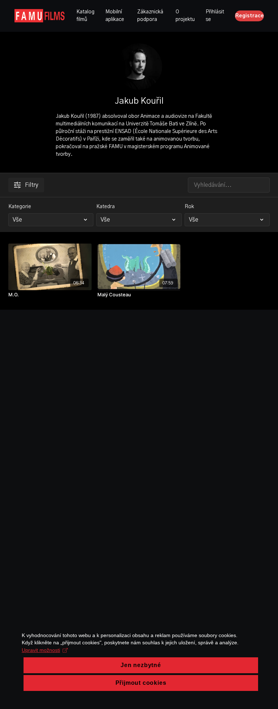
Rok (189, 206)
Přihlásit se (215, 15)
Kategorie (19, 206)
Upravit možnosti (41, 650)
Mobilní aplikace (114, 15)
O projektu (185, 15)
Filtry (31, 185)
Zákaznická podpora (150, 15)
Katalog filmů (85, 15)
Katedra (105, 206)
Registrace (249, 15)
